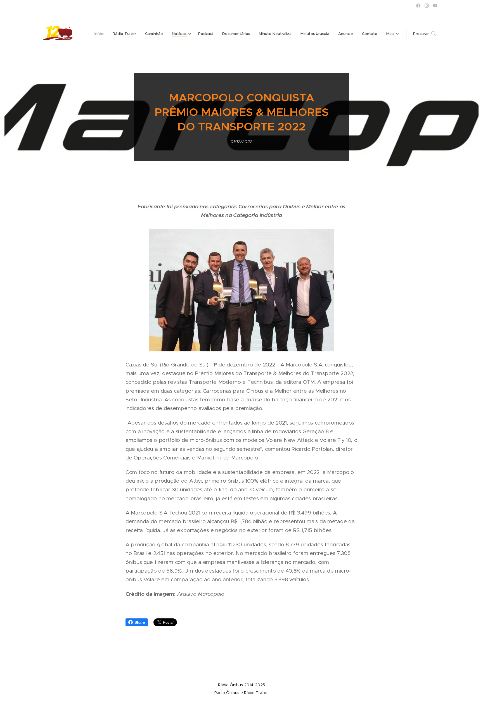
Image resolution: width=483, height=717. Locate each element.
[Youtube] (435, 5)
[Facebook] (418, 5)
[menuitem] (100, 34)
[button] (424, 34)
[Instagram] (426, 5)
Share (139, 622)
